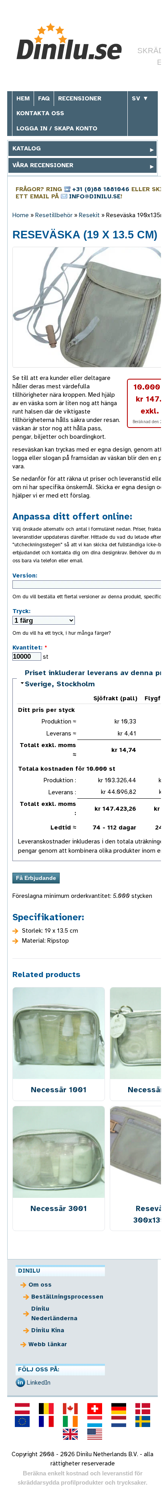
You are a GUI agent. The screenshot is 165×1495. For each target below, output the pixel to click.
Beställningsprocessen (65, 1296)
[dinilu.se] (143, 1421)
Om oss (40, 1284)
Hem (23, 98)
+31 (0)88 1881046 (100, 189)
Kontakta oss (40, 113)
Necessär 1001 (59, 1089)
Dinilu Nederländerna (54, 1313)
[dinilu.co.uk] (70, 1434)
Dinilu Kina (47, 1330)
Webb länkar (47, 1344)
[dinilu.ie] (70, 1421)
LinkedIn (38, 1382)
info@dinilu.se (95, 196)
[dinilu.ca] (70, 1408)
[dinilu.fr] (46, 1421)
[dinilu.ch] (94, 1408)
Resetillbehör (53, 215)
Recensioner (79, 98)
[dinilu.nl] (118, 1421)
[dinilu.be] (46, 1408)
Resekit (89, 215)
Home (20, 215)
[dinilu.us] (94, 1434)
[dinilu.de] (118, 1408)
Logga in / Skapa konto (56, 128)
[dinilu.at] (22, 1408)
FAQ (44, 98)
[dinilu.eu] (22, 1421)
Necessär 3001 (58, 1208)
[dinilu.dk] (143, 1408)
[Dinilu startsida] (72, 41)
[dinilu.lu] (94, 1421)
